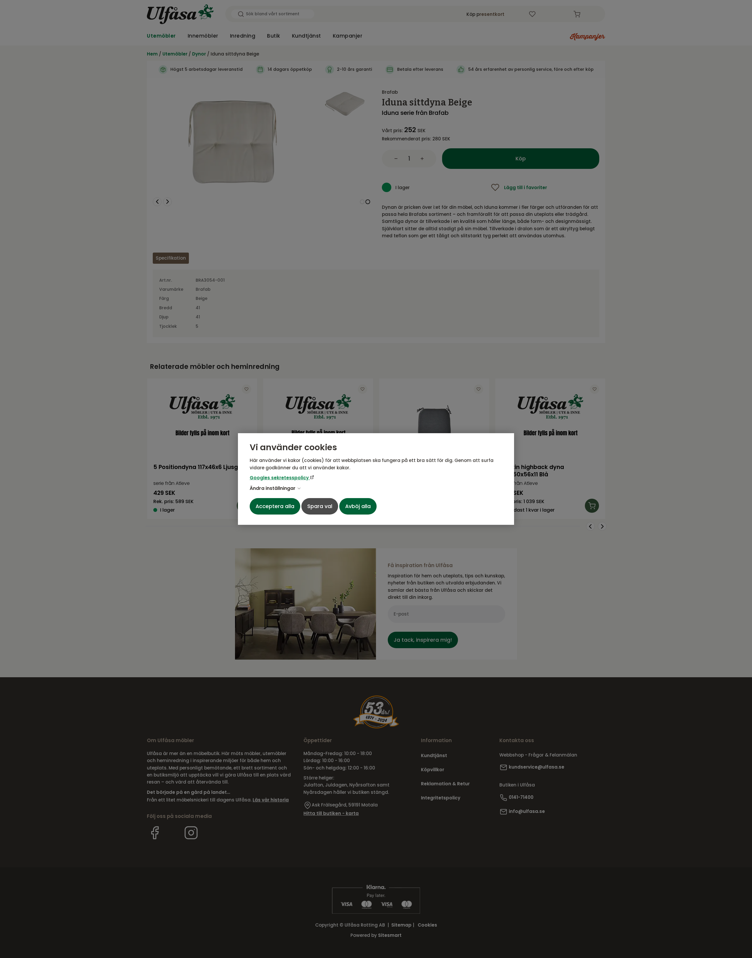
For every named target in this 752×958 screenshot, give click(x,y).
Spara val (319, 506)
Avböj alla (358, 506)
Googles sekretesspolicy (280, 478)
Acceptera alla (275, 506)
